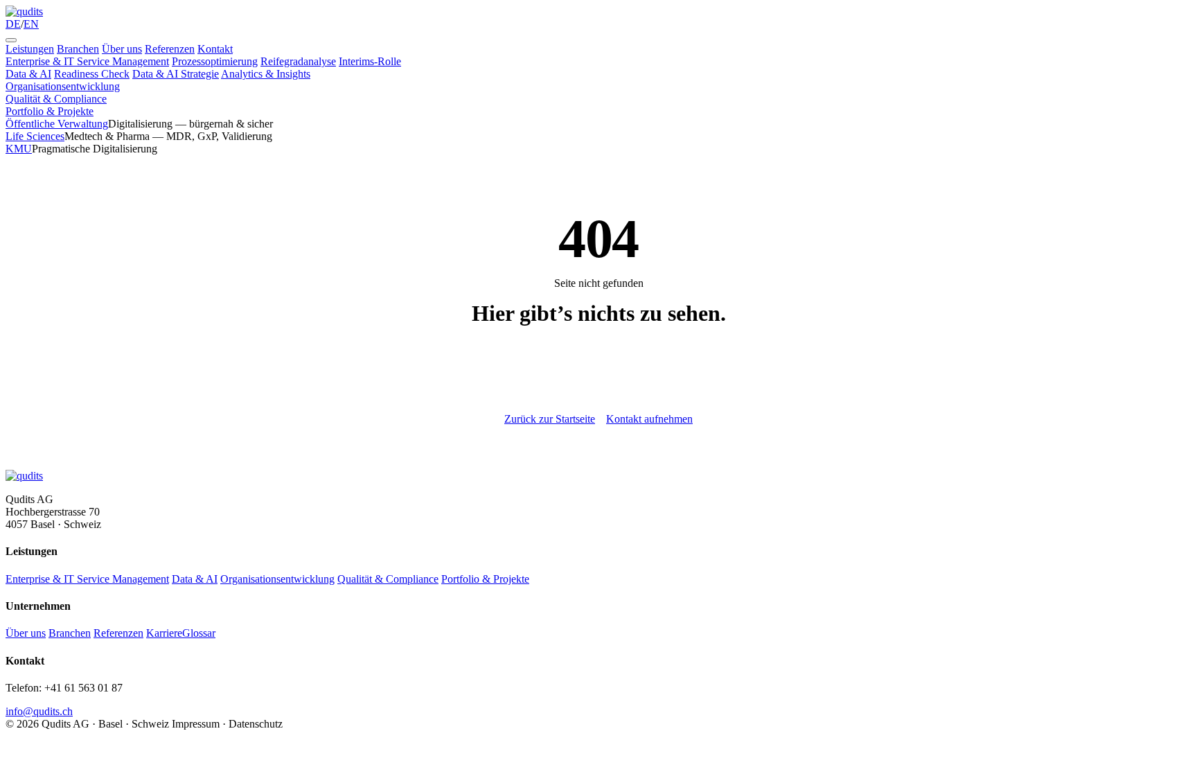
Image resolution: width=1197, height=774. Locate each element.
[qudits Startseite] (24, 11)
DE (13, 24)
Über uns (122, 49)
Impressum (196, 724)
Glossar (198, 633)
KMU (19, 149)
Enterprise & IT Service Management (87, 61)
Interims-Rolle (370, 61)
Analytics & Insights (265, 74)
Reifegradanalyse (298, 61)
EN (31, 24)
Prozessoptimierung (215, 61)
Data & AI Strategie (175, 74)
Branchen (78, 49)
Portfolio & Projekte (50, 111)
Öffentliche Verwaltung (57, 124)
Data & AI (28, 74)
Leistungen (30, 49)
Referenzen (170, 49)
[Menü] (11, 40)
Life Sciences (35, 136)
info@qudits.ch (39, 711)
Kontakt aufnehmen (649, 419)
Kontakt (215, 49)
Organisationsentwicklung (63, 86)
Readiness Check (92, 74)
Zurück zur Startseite (549, 419)
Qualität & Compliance (56, 99)
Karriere (164, 633)
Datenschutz (256, 724)
